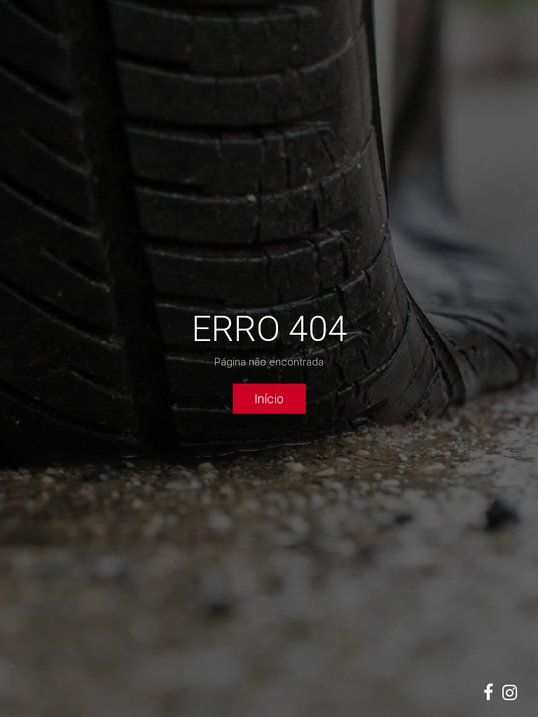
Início (269, 398)
